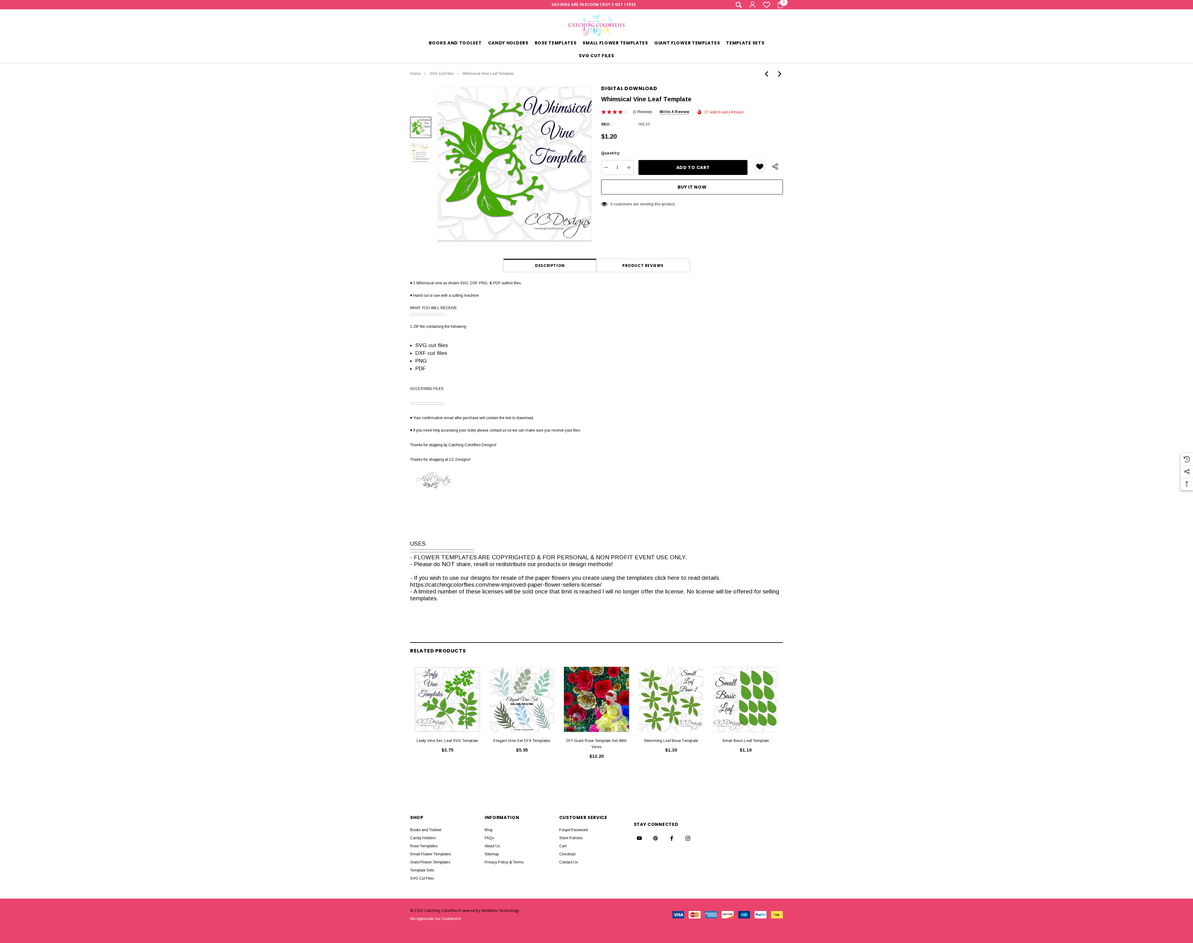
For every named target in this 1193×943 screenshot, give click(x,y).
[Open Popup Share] (775, 166)
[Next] (778, 74)
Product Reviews (643, 265)
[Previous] (768, 74)
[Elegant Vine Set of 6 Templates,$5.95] (522, 699)
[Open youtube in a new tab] (639, 838)
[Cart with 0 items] (778, 4)
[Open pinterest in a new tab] (655, 838)
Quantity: (610, 153)
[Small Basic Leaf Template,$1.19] (745, 699)
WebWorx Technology (500, 911)
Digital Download (629, 88)
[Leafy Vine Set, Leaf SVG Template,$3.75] (447, 699)
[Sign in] (752, 4)
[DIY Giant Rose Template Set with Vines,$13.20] (596, 699)
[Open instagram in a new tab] (687, 838)
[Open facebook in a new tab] (671, 838)
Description (550, 265)
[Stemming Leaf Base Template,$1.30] (671, 699)
